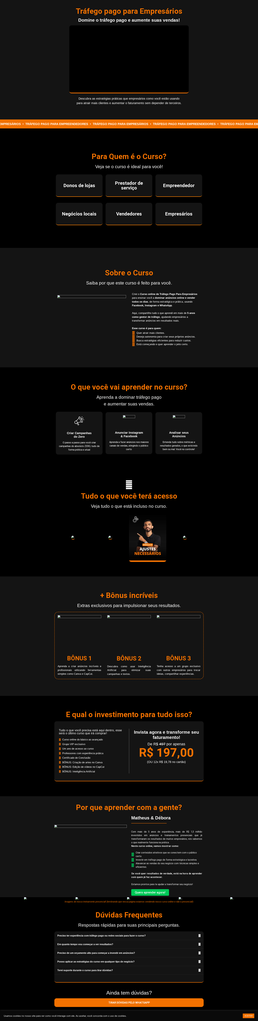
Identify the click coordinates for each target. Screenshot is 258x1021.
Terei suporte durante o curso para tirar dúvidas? (85, 970)
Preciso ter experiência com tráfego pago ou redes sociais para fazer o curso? (101, 935)
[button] (129, 59)
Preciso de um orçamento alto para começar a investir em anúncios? (96, 953)
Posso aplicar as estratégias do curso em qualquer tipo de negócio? (96, 961)
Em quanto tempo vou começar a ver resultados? (85, 944)
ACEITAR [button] (248, 1016)
